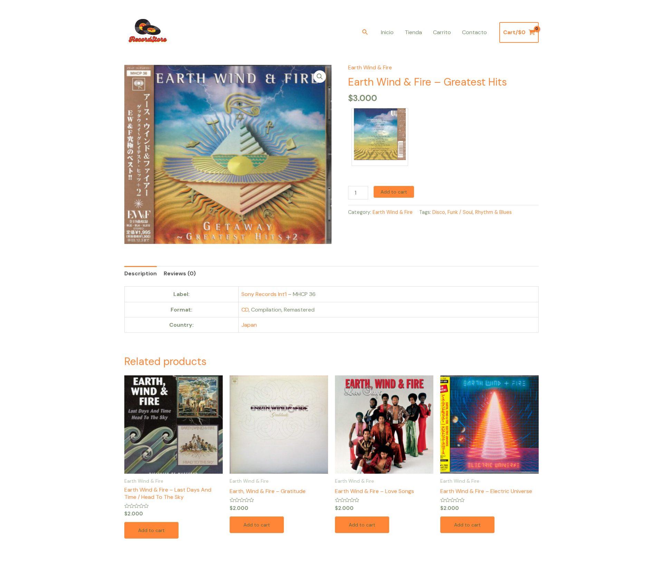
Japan (249, 324)
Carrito (442, 32)
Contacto (474, 32)
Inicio (387, 32)
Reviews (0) (180, 273)
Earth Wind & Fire (370, 67)
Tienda (413, 32)
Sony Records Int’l (264, 294)
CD (245, 309)
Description (140, 273)
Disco (438, 212)
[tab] (140, 273)
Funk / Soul (460, 212)
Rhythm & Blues (493, 212)
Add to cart (394, 192)
